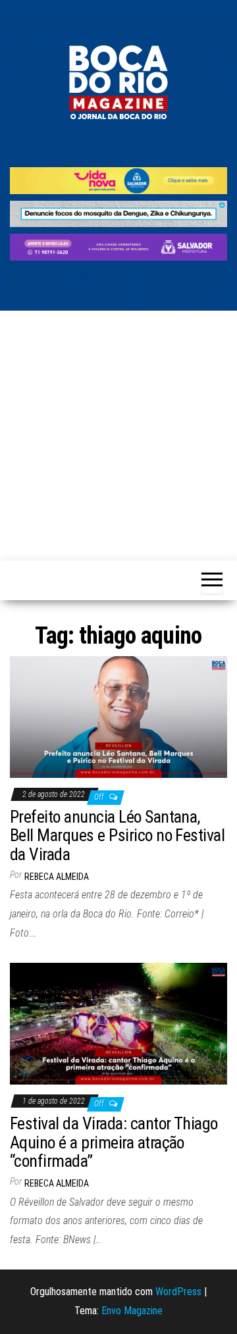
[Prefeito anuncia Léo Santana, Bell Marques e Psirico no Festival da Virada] (118, 716)
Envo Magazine (132, 1310)
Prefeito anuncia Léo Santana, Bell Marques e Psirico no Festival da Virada (117, 835)
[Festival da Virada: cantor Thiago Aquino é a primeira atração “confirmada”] (118, 1023)
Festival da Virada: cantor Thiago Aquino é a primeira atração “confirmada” (114, 1142)
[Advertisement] (118, 435)
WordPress (178, 1291)
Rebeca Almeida (56, 876)
